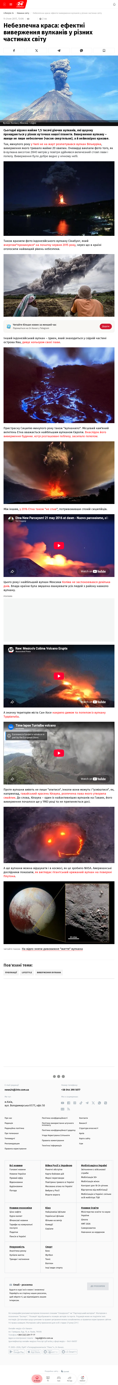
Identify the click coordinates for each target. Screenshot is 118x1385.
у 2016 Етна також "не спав (38, 509)
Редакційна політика (14, 1128)
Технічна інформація (52, 1146)
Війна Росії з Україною (58, 1165)
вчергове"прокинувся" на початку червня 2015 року (39, 245)
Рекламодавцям (12, 1144)
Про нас (8, 1118)
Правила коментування (53, 1141)
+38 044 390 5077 (70, 1089)
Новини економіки (21, 1208)
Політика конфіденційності (55, 1118)
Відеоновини (16, 1182)
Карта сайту (84, 1139)
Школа (84, 1219)
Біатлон (49, 1263)
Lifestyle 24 (9, 13)
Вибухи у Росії (52, 1190)
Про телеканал (12, 1133)
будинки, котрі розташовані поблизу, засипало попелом (59, 436)
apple (34, 1351)
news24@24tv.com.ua (17, 1089)
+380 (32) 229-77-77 (26, 1335)
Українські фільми (54, 1216)
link (62, 1103)
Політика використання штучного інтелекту (58, 1124)
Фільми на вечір (53, 1220)
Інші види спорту (54, 1267)
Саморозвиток (88, 1228)
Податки (14, 1232)
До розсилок (98, 1286)
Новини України (18, 1174)
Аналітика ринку (18, 1251)
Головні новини (18, 1169)
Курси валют (16, 1216)
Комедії (49, 1224)
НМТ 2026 (85, 1224)
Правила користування (15, 1149)
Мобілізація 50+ (89, 1177)
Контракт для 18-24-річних (94, 1185)
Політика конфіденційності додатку (59, 1130)
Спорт (48, 1246)
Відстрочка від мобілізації (94, 1190)
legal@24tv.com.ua (44, 1338)
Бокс (47, 1251)
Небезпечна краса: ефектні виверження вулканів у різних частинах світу (67, 13)
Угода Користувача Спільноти (56, 1135)
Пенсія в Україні (18, 1236)
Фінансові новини (19, 1220)
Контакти (83, 1118)
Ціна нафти (15, 1212)
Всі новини (16, 1165)
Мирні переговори (54, 1178)
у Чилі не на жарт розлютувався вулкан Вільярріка (66, 144)
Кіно (48, 1208)
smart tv (51, 1351)
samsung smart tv (69, 1351)
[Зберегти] (104, 50)
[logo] (20, 4)
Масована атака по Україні (58, 1186)
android (16, 1351)
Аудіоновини (16, 1186)
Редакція (9, 1123)
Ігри (81, 1144)
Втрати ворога (52, 1195)
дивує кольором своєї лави (41, 342)
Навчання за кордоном (92, 1232)
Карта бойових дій (54, 1174)
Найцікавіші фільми (55, 1212)
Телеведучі (10, 1139)
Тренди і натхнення (19, 1259)
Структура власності (88, 1128)
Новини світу (23, 13)
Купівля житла (17, 1255)
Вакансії (83, 1123)
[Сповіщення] (114, 4)
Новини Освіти (89, 1208)
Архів (81, 1133)
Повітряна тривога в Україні (59, 1182)
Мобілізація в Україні (94, 1165)
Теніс (48, 1259)
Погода (13, 1190)
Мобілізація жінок (90, 1181)
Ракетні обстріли (53, 1169)
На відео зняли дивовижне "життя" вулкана (52, 949)
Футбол (49, 1255)
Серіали (49, 1228)
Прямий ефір (16, 1178)
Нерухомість (17, 1246)
